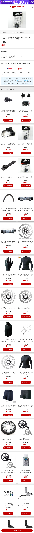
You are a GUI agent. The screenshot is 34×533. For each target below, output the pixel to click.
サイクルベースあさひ (15, 32)
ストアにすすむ (17, 530)
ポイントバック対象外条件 (23, 80)
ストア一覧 (7, 32)
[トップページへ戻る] (17, 7)
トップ (2, 32)
